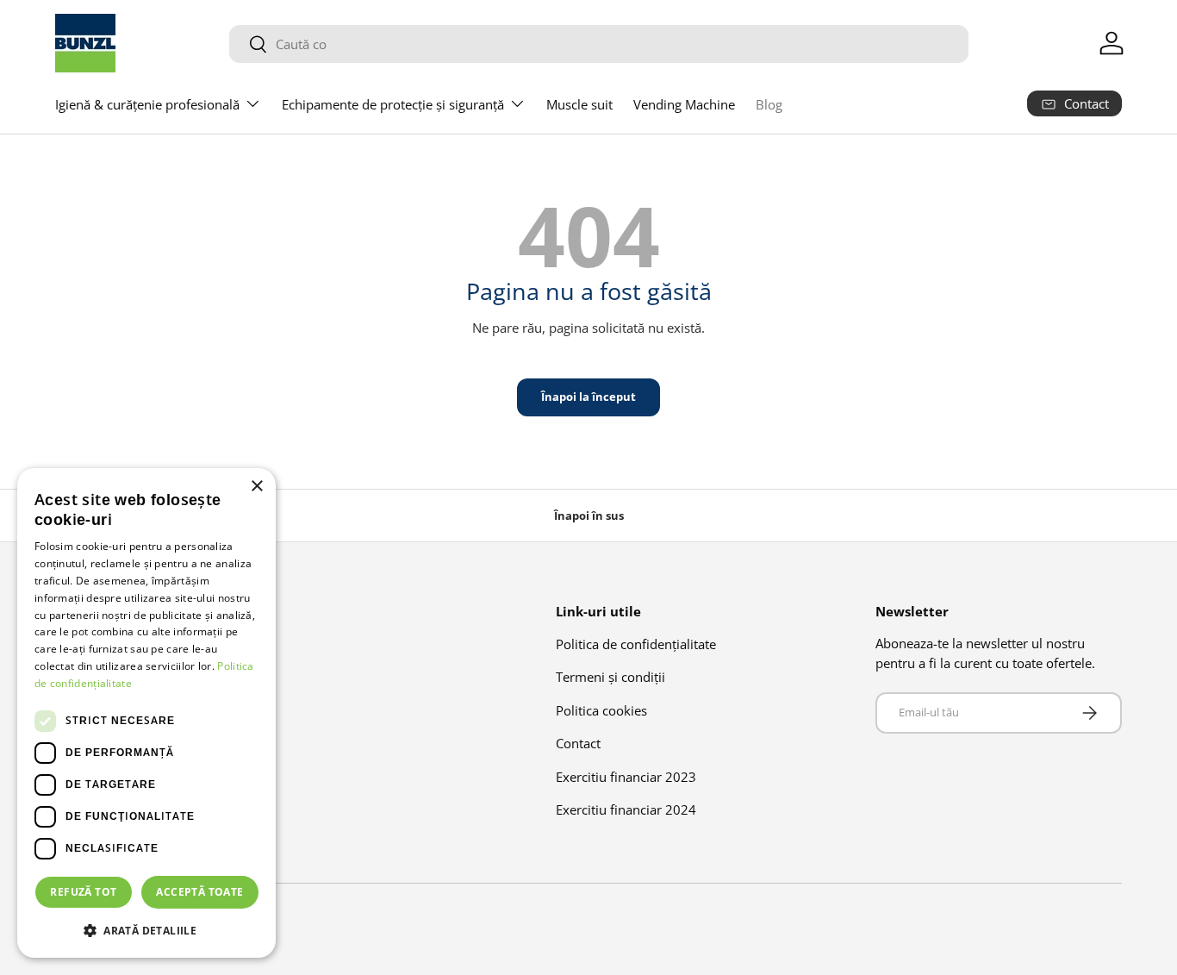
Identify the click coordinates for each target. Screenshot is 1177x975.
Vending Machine (684, 104)
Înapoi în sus (589, 515)
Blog (769, 104)
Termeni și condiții (610, 676)
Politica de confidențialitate (636, 643)
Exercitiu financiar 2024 (626, 809)
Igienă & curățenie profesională (147, 104)
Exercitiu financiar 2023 (626, 775)
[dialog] (146, 713)
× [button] (256, 486)
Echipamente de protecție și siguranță (393, 104)
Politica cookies (601, 709)
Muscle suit (579, 104)
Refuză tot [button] (83, 891)
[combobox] (599, 44)
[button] (146, 930)
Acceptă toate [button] (199, 891)
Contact (578, 743)
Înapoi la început (588, 396)
